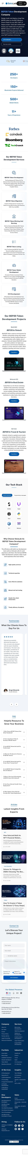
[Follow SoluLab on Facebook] (16, 1126)
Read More (14, 352)
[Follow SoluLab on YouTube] (22, 1126)
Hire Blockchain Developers (5, 1105)
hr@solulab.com (6, 1130)
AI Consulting (5, 1079)
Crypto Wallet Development (18, 1043)
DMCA (11, 1141)
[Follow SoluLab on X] (22, 1129)
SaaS (16, 1059)
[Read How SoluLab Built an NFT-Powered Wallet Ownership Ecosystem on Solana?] (24, 846)
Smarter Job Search (6, 1059)
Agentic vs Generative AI (20, 1080)
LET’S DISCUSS (7, 39)
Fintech (16, 1055)
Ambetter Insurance (6, 1057)
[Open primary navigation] (2, 3)
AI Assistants (18, 1075)
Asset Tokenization (19, 1040)
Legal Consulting (6, 1038)
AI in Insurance (18, 1062)
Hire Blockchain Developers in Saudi (6, 1115)
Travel (16, 1057)
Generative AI (5, 1075)
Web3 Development (19, 1031)
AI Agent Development (7, 1081)
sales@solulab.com (6, 1001)
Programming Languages (20, 495)
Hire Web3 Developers (7, 1108)
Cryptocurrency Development (18, 1037)
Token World (5, 1062)
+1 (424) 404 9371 (6, 1003)
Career (3, 1031)
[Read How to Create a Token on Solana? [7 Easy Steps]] (24, 914)
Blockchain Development (18, 1028)
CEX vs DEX (18, 1083)
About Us (4, 1027)
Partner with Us (5, 1036)
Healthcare (17, 1053)
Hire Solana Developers (7, 1110)
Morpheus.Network (6, 1064)
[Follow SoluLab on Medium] (19, 1129)
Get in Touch (20, 3)
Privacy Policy (5, 1033)
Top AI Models (18, 1073)
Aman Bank (4, 1053)
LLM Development (6, 1077)
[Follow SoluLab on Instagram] (19, 1126)
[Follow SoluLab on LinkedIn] (16, 1129)
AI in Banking (18, 1064)
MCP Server (18, 1077)
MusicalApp (4, 1055)
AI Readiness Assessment (5, 1088)
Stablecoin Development (18, 1034)
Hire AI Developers (6, 1112)
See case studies (11, 44)
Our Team (4, 1029)
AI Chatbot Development (5, 1084)
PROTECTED (16, 1141)
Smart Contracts (7, 495)
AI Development (6, 1073)
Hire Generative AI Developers (6, 1101)
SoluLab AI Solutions (7, 1040)
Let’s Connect (14, 977)
